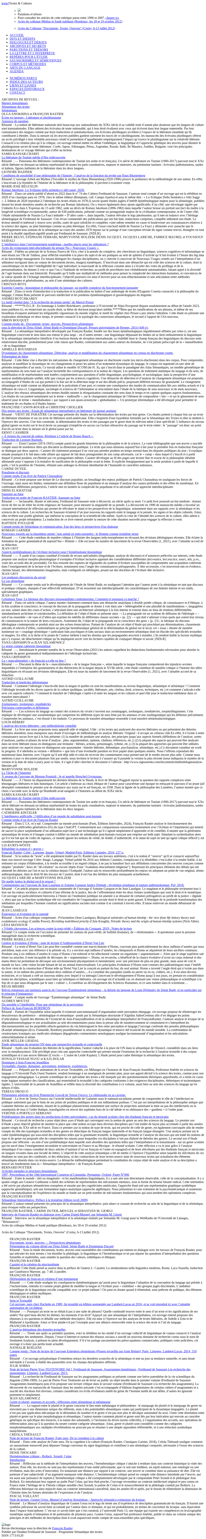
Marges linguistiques (15, 103)
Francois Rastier (62, 1528)
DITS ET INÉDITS (22, 38)
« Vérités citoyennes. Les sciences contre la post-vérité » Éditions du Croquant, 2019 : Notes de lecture (67, 928)
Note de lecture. (78, 1499)
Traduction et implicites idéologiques (25, 682)
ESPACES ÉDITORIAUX (27, 89)
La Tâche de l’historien (52, 774)
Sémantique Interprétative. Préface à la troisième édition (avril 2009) (45, 1200)
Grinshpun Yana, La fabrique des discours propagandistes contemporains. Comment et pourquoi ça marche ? (70, 599)
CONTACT (17, 92)
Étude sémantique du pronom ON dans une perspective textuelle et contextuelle (52, 1044)
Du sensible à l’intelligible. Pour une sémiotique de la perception (42, 1006)
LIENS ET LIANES (23, 85)
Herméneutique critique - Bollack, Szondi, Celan (40, 1458)
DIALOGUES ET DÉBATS (28, 42)
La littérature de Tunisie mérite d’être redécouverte (33, 157)
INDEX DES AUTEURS (26, 81)
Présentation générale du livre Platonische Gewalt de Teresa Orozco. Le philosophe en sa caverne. (64, 1095)
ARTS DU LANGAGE (25, 67)
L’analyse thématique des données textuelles (38, 1329)
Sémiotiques (9, 110)
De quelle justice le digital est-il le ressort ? (93, 883)
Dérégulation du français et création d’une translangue (44, 1279)
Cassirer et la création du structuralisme (34, 1264)
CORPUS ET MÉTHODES (28, 64)
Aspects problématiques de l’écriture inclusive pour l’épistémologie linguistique (52, 552)
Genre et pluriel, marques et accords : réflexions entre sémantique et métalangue (60, 1402)
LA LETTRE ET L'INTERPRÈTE (32, 53)
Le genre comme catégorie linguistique (26, 646)
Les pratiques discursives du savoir (24, 579)
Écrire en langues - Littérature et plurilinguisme (31, 119)
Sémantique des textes (16, 106)
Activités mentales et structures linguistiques (65, 1172)
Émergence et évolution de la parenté (25, 914)
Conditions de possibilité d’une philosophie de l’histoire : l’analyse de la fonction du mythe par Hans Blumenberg (73, 175)
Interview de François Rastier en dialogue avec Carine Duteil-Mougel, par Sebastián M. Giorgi (62, 1214)
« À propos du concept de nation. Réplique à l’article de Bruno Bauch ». (48, 437)
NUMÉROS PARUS (23, 78)
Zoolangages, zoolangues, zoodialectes (26, 705)
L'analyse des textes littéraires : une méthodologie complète (39, 725)
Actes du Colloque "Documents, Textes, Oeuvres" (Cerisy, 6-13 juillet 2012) (66, 28)
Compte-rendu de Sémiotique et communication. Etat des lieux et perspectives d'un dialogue (60, 526)
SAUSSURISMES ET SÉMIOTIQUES (35, 60)
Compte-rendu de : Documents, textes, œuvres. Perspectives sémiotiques (75, 325)
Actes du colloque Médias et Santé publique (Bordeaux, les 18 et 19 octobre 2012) (70, 21)
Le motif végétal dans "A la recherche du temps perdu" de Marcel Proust (48, 302)
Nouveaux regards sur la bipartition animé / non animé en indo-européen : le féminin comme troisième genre (70, 534)
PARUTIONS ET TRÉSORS (29, 49)
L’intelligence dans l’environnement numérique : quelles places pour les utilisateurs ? (55, 246)
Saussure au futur (41, 495)
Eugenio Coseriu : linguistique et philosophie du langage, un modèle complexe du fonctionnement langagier (70, 287)
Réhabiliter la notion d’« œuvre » (63, 850)
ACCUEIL (17, 35)
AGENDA (17, 71)
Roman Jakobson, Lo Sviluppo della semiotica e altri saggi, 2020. (43, 190)
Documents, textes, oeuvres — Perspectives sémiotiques (61, 1244)
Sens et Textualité (100, 1304)
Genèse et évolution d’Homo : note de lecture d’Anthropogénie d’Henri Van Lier (53, 943)
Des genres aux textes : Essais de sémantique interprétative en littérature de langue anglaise (59, 411)
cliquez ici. (112, 18)
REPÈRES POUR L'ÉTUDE (29, 57)
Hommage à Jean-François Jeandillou (45, 1064)
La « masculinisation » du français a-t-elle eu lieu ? (34, 660)
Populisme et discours (32, 474)
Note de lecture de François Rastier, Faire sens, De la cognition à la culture (57, 1438)
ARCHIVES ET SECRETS (28, 46)
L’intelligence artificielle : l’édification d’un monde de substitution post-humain (51, 818)
